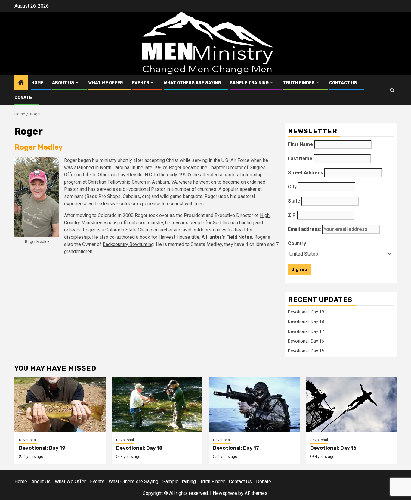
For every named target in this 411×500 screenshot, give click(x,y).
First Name (300, 144)
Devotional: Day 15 (306, 351)
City (292, 187)
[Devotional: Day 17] (254, 404)
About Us (63, 82)
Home (37, 82)
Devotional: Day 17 (306, 331)
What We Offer (105, 82)
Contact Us (343, 82)
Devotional (28, 440)
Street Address (305, 172)
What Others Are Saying (192, 82)
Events (140, 82)
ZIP (292, 215)
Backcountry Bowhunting (128, 244)
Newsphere (225, 493)
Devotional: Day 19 (306, 312)
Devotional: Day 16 (306, 341)
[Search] (392, 90)
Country (297, 243)
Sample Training (249, 82)
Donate (23, 97)
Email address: (305, 229)
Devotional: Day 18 (306, 321)
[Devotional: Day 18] (157, 404)
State (294, 201)
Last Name (300, 158)
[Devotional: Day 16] (351, 404)
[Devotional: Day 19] (60, 404)
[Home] (21, 83)
